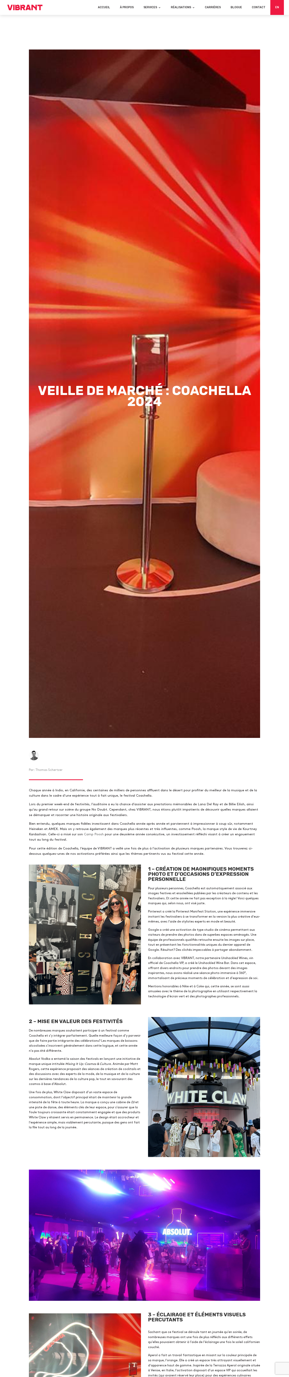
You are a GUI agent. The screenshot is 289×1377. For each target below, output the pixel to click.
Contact (258, 7)
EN (277, 7)
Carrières (213, 7)
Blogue (236, 7)
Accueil (104, 7)
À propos (127, 7)
